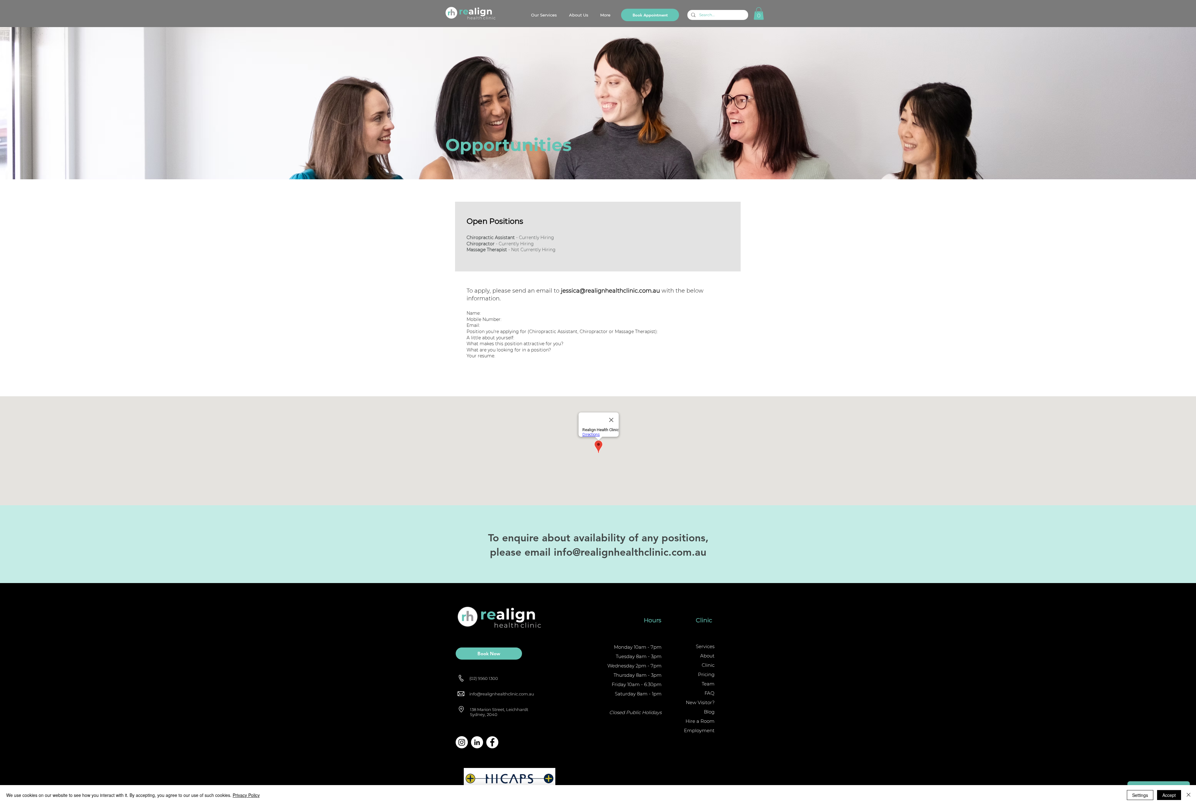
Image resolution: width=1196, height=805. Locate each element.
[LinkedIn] (477, 742)
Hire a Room (700, 721)
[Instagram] (462, 742)
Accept (1169, 795)
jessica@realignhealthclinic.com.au (610, 290)
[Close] (1188, 795)
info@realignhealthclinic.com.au (630, 552)
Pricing (706, 674)
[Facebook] (492, 742)
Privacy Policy (246, 795)
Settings (1140, 795)
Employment (699, 730)
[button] (758, 13)
